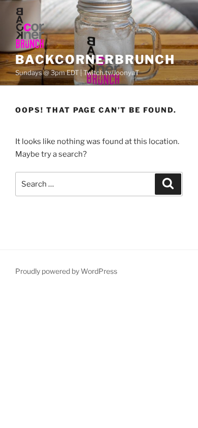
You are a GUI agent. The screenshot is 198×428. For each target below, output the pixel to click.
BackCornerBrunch (95, 59)
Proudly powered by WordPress (66, 271)
